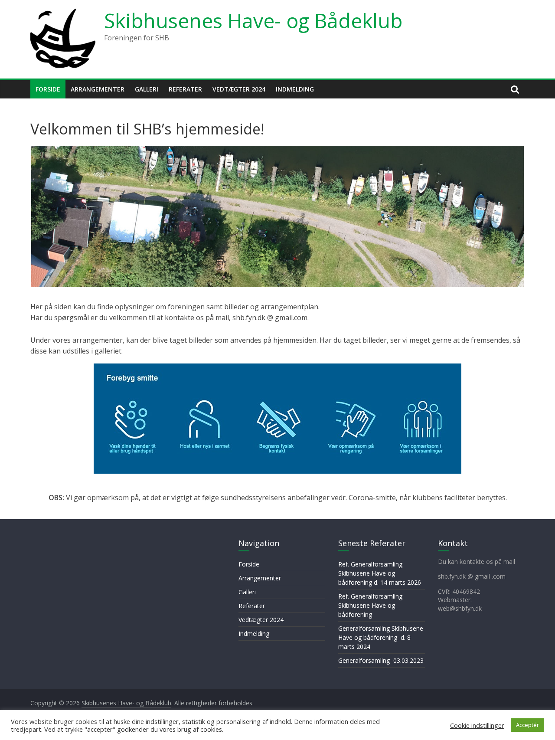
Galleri (146, 89)
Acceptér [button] (527, 725)
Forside (48, 89)
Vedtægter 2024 (238, 89)
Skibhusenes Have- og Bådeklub (253, 20)
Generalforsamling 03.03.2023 (381, 660)
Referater (185, 89)
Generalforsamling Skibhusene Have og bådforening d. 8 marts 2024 (380, 637)
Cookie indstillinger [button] (477, 725)
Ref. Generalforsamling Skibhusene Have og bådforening (370, 605)
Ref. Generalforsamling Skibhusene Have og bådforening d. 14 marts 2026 (379, 573)
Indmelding (295, 89)
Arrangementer (97, 89)
